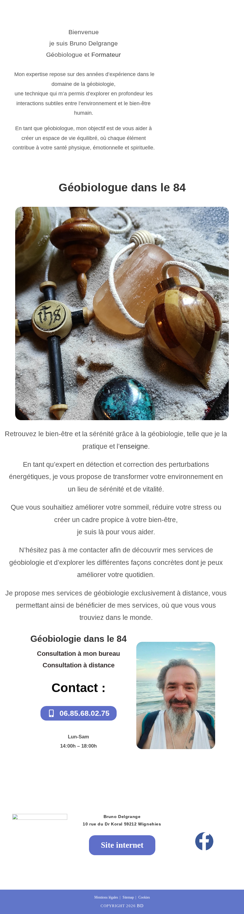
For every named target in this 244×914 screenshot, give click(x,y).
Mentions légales (106, 897)
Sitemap (128, 897)
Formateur (106, 54)
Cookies (144, 897)
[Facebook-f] (204, 841)
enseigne (134, 446)
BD (140, 905)
